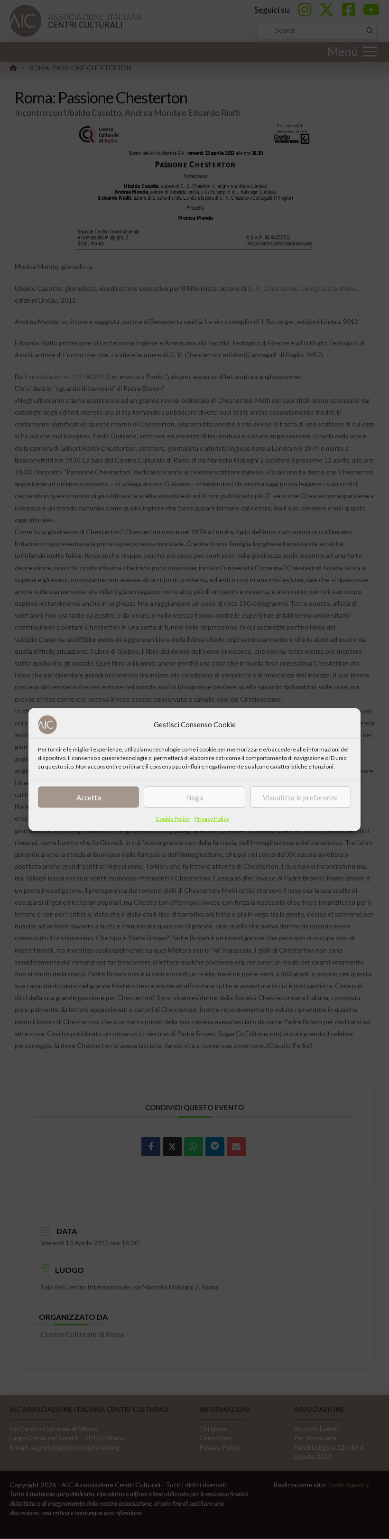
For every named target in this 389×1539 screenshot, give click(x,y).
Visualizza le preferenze (300, 797)
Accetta (88, 797)
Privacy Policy (211, 818)
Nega (194, 797)
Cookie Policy (173, 818)
